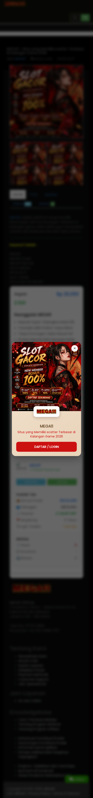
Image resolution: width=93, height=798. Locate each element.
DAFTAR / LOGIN (46, 446)
